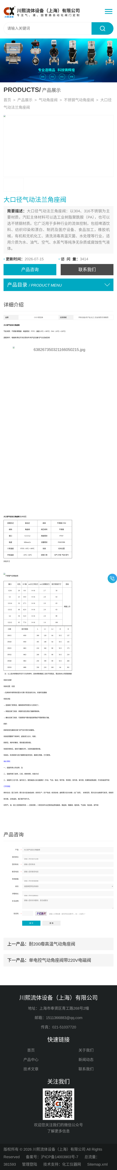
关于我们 (86, 1050)
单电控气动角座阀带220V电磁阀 (60, 960)
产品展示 (24, 100)
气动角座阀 (48, 100)
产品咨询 (30, 269)
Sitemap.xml (97, 1164)
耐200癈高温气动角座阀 (52, 943)
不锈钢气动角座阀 (79, 100)
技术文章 (31, 1069)
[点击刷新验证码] (41, 913)
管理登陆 (29, 1164)
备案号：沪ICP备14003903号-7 (52, 1157)
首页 (7, 100)
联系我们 (87, 269)
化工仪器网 (71, 1164)
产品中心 (31, 1060)
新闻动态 (86, 1060)
